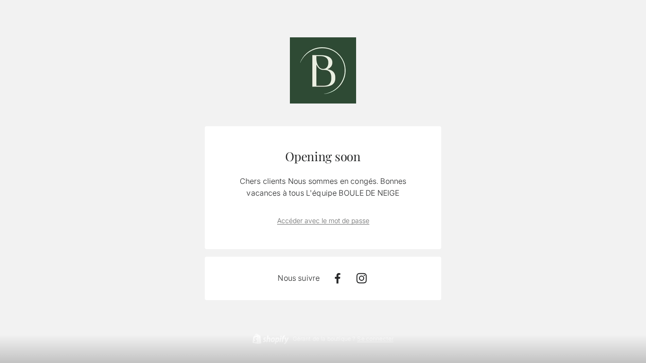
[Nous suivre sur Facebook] (337, 278)
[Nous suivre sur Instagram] (361, 278)
